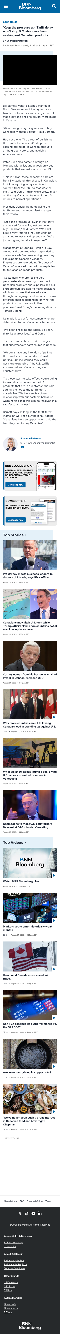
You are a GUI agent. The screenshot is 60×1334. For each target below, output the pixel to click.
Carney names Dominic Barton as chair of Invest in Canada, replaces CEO (30, 676)
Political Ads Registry (15, 1264)
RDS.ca (8, 1312)
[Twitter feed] (20, 1213)
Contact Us (10, 1246)
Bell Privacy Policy (14, 1260)
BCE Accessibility (13, 1242)
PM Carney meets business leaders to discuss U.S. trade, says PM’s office (28, 575)
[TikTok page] (27, 1213)
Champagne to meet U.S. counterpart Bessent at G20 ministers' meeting (27, 825)
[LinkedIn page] (40, 1213)
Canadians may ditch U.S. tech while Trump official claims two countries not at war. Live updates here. (30, 626)
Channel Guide (35, 1201)
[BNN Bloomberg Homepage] (30, 7)
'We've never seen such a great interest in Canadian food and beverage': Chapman (29, 1121)
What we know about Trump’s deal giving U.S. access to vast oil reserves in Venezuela (30, 775)
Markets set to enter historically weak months (27, 928)
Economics (10, 21)
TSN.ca (8, 1290)
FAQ (22, 1201)
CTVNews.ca (11, 1282)
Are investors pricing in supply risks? (27, 1072)
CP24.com (9, 1286)
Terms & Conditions (14, 1268)
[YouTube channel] (33, 1213)
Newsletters (10, 1201)
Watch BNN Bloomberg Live (21, 881)
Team (48, 1201)
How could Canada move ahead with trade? (26, 976)
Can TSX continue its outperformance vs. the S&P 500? (30, 1025)
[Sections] (6, 6)
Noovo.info (10, 1304)
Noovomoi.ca (11, 1308)
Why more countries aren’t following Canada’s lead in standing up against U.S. (29, 724)
